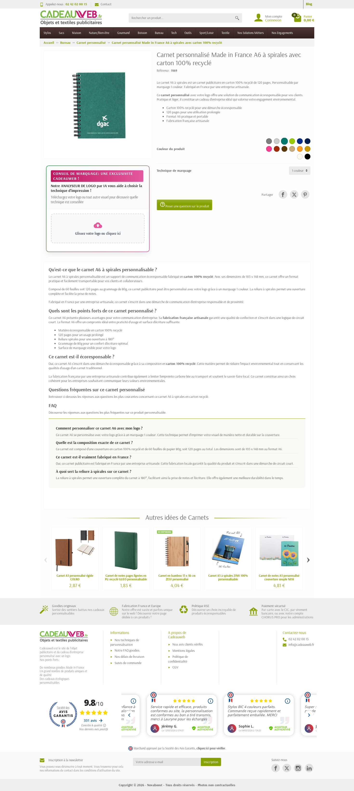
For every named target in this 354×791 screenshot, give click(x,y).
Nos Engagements (282, 33)
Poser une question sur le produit (184, 205)
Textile (225, 33)
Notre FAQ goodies (127, 650)
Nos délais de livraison (129, 656)
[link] (283, 194)
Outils (187, 33)
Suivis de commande (128, 663)
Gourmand (123, 33)
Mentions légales (183, 650)
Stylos (47, 33)
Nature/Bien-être (99, 33)
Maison (76, 33)
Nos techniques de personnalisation (124, 642)
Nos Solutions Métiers (250, 33)
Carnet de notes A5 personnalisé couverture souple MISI (279, 577)
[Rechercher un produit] (237, 18)
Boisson (142, 33)
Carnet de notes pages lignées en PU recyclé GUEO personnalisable (126, 577)
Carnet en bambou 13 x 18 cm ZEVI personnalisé (177, 577)
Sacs (61, 33)
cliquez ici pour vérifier (211, 748)
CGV (175, 667)
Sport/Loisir (206, 33)
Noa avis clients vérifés (187, 644)
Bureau (159, 33)
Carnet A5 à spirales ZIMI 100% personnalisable (228, 577)
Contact (106, 4)
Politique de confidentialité (178, 658)
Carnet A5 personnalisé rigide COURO (75, 577)
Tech (174, 33)
